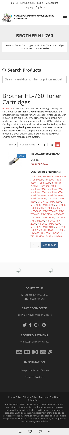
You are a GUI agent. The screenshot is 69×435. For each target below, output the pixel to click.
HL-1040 (48, 229)
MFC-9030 (54, 223)
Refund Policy (34, 400)
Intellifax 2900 (38, 192)
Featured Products (34, 377)
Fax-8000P (48, 176)
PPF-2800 (50, 220)
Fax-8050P (60, 176)
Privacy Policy (14, 397)
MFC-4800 (61, 204)
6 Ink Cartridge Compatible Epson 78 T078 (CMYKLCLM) (32, 426)
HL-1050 (59, 229)
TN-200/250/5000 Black (45, 154)
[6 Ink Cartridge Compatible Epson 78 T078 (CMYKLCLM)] (9, 427)
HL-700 (55, 233)
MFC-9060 (35, 217)
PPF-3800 (42, 223)
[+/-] (44, 144)
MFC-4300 (52, 198)
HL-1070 (45, 233)
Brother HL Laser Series (36, 48)
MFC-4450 (43, 201)
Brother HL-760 (54, 236)
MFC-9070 (35, 226)
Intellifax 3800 (38, 198)
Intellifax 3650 (38, 195)
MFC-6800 (35, 211)
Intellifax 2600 (48, 185)
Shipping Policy (30, 397)
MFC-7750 (46, 214)
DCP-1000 (35, 176)
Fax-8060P (37, 179)
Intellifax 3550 (55, 192)
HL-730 (40, 236)
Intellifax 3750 (55, 195)
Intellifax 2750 (38, 189)
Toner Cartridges (24, 45)
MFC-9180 (61, 226)
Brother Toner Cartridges (50, 45)
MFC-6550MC (39, 207)
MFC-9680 (37, 229)
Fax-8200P (49, 179)
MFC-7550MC (50, 211)
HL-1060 (34, 233)
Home (8, 45)
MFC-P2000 (38, 220)
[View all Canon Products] (50, 267)
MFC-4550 (55, 201)
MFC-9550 (61, 217)
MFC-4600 (35, 204)
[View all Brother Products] (18, 267)
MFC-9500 (48, 217)
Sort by (12, 144)
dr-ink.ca (7, 108)
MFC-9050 (59, 214)
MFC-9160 (48, 226)
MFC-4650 (48, 204)
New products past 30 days (34, 370)
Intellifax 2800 (55, 189)
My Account (52, 2)
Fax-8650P (44, 182)
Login (40, 2)
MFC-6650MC (55, 207)
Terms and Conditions (49, 397)
